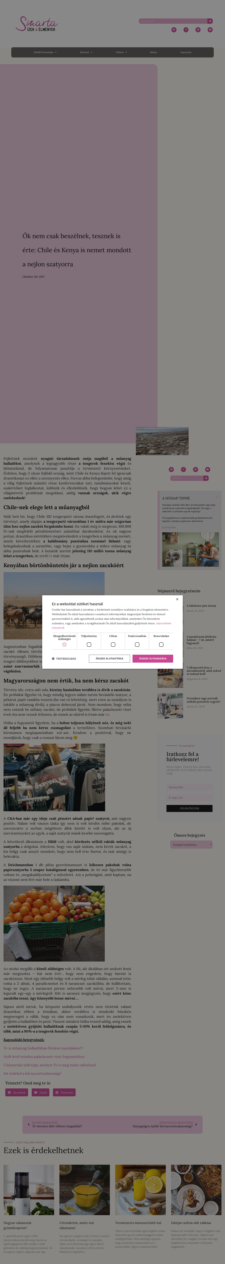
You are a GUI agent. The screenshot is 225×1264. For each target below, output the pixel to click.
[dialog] (112, 632)
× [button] (177, 599)
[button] (64, 659)
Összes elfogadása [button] (152, 658)
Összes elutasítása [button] (109, 658)
